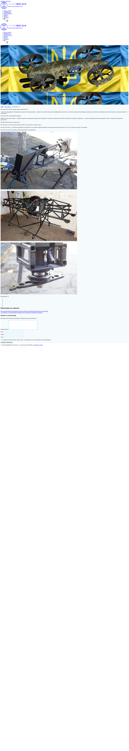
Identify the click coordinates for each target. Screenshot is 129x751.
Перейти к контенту (6, 1)
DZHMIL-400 (7, 12)
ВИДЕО (6, 16)
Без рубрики (8, 106)
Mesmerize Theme (38, 345)
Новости (6, 14)
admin (2, 106)
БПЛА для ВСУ (8, 10)
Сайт (2, 337)
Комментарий (5, 329)
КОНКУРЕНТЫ (8, 13)
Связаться (6, 17)
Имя (2, 331)
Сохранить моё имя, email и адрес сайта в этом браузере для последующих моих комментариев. (26, 339)
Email (2, 334)
